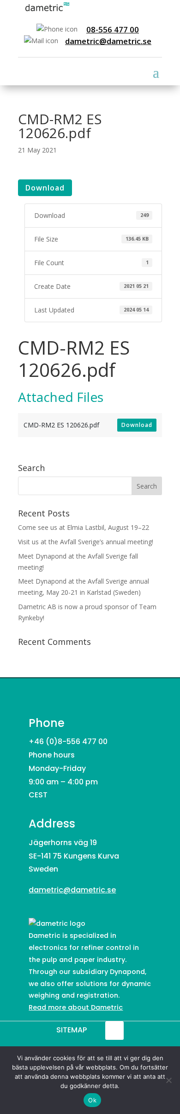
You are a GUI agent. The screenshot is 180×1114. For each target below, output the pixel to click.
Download (45, 188)
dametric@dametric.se (108, 41)
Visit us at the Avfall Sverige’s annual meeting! (85, 541)
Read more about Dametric (76, 1007)
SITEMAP (71, 1030)
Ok (92, 1100)
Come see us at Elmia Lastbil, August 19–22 (83, 527)
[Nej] (168, 1080)
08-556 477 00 (112, 29)
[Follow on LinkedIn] (114, 1030)
